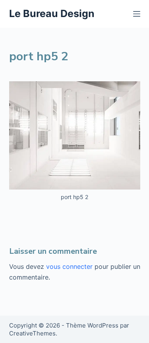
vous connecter (69, 266)
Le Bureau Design (52, 13)
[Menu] (136, 13)
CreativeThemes (32, 333)
